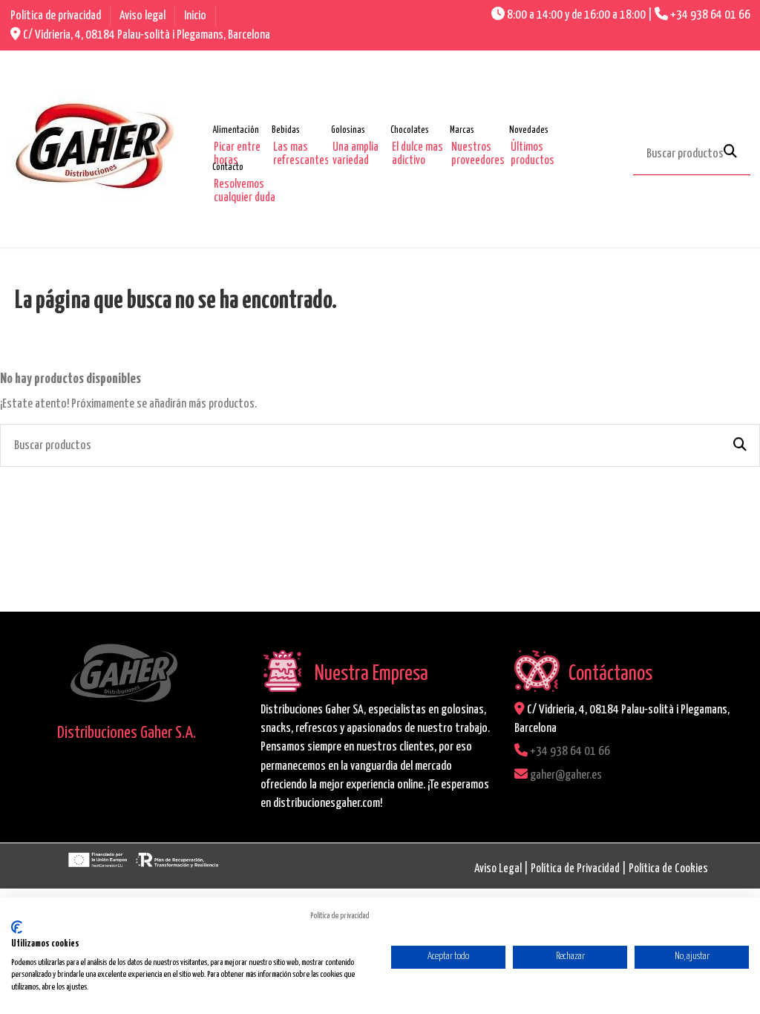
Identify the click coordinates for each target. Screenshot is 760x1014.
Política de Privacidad (575, 868)
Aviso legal (143, 16)
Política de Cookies (668, 868)
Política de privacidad (56, 16)
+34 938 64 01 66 (710, 15)
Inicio (195, 16)
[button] (245, 130)
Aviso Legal (498, 868)
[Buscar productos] (730, 152)
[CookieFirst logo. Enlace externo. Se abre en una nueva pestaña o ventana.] (16, 927)
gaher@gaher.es (566, 775)
